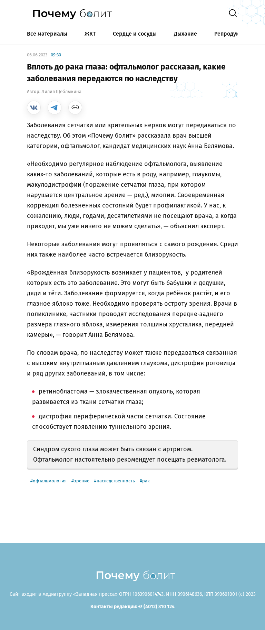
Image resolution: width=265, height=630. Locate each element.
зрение (81, 480)
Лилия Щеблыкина (61, 91)
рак (146, 480)
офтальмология (50, 480)
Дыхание (185, 33)
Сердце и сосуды (135, 33)
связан (146, 449)
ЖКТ (90, 33)
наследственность (116, 480)
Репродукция (231, 33)
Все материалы (47, 33)
